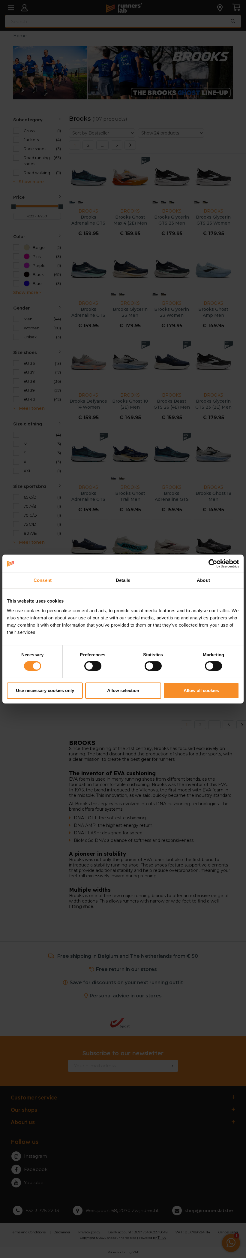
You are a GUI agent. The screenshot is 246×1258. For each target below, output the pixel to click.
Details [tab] (123, 580)
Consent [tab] (43, 580)
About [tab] (203, 580)
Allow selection (123, 690)
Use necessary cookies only (45, 690)
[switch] (92, 666)
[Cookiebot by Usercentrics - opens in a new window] (213, 563)
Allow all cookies (201, 690)
